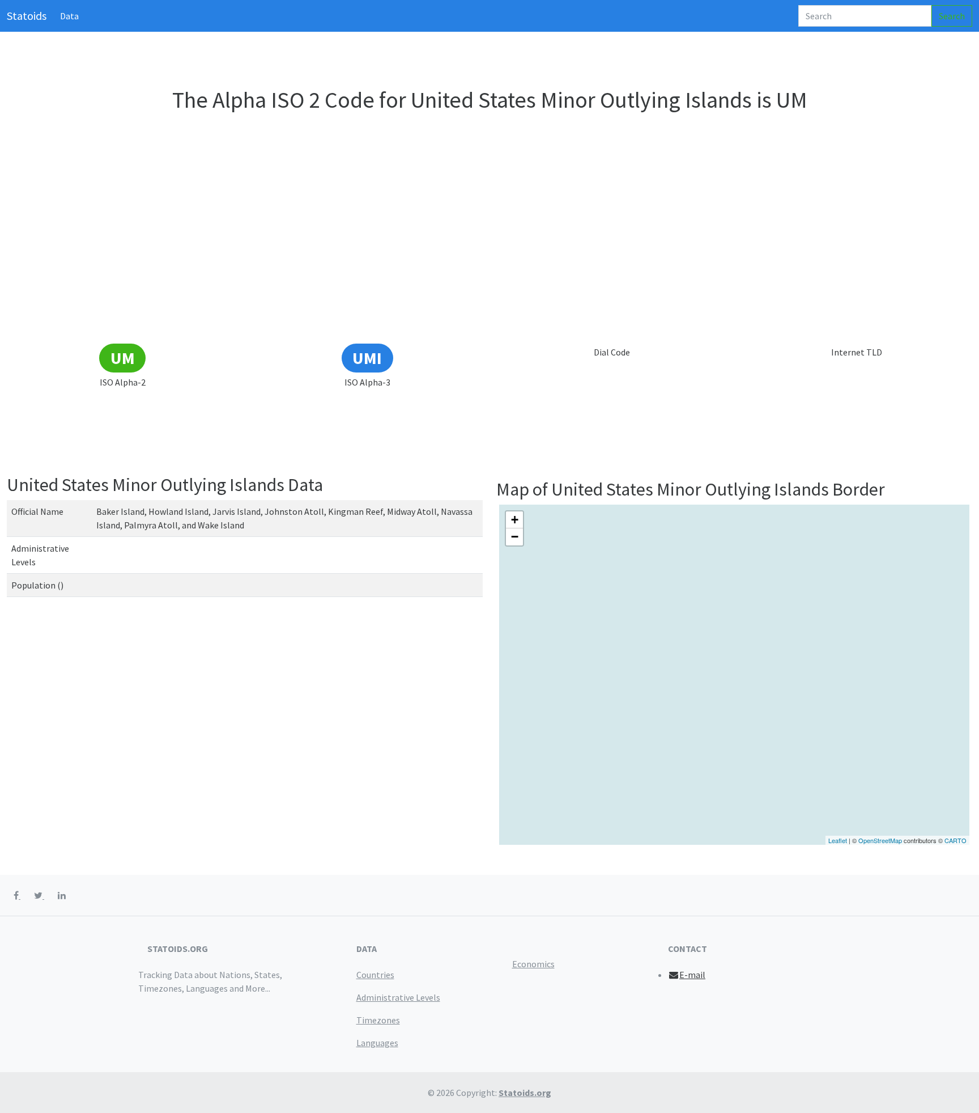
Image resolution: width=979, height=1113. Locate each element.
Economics (533, 964)
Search (952, 16)
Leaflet (837, 840)
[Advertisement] (489, 257)
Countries (375, 974)
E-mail (692, 974)
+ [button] (514, 520)
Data (69, 16)
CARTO (955, 840)
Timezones (378, 1020)
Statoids (26, 16)
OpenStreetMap (880, 840)
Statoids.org (525, 1092)
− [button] (514, 537)
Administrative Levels (398, 997)
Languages (377, 1042)
